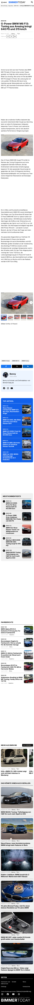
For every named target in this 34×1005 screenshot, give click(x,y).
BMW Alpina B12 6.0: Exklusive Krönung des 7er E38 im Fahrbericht (10, 631)
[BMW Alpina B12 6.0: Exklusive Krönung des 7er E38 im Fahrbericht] (28, 630)
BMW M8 (8, 513)
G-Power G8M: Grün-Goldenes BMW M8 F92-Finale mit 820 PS (13, 518)
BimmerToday (4, 5)
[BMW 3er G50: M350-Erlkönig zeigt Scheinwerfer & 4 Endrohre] (26, 455)
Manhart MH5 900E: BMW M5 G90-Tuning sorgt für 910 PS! (13, 542)
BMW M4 (3, 639)
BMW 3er (6, 452)
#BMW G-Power (6, 360)
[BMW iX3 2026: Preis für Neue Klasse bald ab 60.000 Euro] (26, 432)
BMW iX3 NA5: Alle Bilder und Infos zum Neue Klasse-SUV (12, 421)
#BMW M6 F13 (15, 360)
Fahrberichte (26, 986)
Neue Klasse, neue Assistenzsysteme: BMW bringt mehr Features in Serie (15, 844)
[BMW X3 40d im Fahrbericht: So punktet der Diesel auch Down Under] (28, 654)
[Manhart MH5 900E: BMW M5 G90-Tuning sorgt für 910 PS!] (26, 541)
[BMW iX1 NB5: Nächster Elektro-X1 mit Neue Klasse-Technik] (26, 444)
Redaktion (12, 634)
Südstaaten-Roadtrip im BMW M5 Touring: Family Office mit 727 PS (12, 679)
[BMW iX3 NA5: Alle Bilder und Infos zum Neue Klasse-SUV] (26, 421)
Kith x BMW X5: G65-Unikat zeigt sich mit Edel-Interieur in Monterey (13, 773)
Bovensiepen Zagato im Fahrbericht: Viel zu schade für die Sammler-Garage (11, 643)
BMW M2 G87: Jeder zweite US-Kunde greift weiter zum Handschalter (15, 938)
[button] (31, 302)
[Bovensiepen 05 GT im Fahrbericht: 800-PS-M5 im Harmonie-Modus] (28, 666)
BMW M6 (16, 5)
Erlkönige (3, 986)
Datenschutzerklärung (24, 991)
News (24, 981)
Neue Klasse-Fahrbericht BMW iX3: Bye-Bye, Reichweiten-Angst (11, 410)
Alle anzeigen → (27, 745)
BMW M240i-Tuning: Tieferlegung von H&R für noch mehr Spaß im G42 (13, 555)
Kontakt (14, 981)
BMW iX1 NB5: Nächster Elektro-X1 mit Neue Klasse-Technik (11, 444)
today (17, 2)
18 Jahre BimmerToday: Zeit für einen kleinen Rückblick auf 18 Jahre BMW (15, 907)
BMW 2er (9, 550)
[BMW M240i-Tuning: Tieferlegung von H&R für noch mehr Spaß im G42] (26, 553)
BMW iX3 (5, 406)
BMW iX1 (5, 440)
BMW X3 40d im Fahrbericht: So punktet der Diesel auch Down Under (11, 655)
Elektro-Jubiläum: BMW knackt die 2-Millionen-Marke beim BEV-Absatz (15, 875)
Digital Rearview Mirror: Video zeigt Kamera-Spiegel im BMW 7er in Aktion (15, 969)
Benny (13, 33)
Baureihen (11, 5)
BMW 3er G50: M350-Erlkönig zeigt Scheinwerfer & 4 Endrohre (11, 457)
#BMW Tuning (25, 360)
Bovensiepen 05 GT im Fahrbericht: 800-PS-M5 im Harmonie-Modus (11, 667)
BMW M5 (8, 538)
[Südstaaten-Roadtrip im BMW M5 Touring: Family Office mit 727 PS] (28, 678)
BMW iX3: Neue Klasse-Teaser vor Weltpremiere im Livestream (12, 530)
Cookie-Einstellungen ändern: (8, 991)
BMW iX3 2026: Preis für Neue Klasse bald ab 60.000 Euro (12, 433)
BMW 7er (4, 627)
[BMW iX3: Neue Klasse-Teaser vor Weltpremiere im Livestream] (26, 529)
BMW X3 (3, 651)
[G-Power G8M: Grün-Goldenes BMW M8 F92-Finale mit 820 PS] (26, 516)
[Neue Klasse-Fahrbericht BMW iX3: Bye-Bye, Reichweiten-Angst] (26, 409)
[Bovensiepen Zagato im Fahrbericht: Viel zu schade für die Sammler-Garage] (28, 642)
